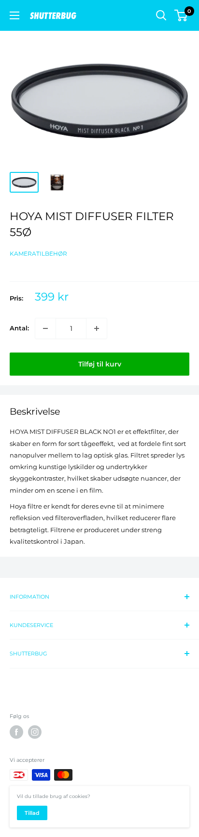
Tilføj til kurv (99, 364)
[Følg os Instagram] (35, 732)
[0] (181, 15)
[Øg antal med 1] (96, 328)
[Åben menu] (14, 15)
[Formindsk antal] (45, 328)
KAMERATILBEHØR (38, 253)
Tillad (32, 813)
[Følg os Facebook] (16, 732)
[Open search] (161, 15)
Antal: (19, 328)
